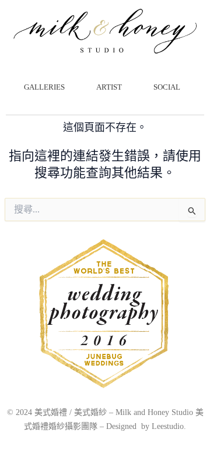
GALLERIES (44, 87)
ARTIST (109, 87)
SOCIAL (166, 87)
